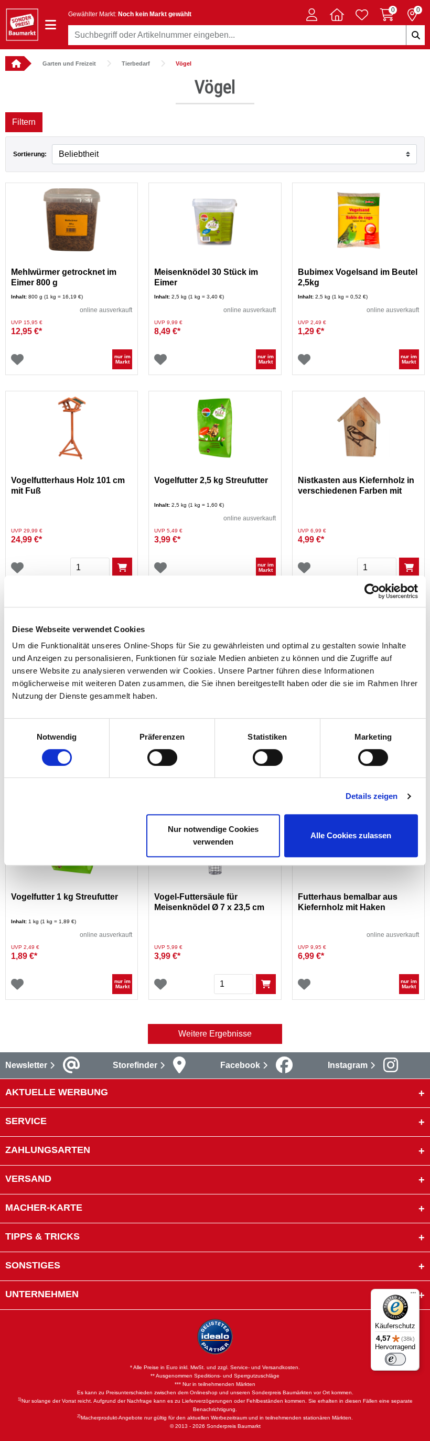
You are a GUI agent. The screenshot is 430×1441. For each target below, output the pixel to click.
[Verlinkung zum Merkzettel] (361, 14)
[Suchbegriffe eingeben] (415, 35)
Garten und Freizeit (69, 63)
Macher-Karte (43, 1207)
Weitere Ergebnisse (215, 1033)
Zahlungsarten (47, 1150)
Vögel (183, 63)
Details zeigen (371, 796)
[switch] (162, 757)
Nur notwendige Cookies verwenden (213, 835)
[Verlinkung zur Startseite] (14, 63)
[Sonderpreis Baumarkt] (22, 23)
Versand (28, 1178)
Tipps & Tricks (42, 1236)
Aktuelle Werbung (56, 1092)
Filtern (24, 122)
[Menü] (413, 1295)
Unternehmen (42, 1294)
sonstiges (32, 1265)
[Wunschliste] (17, 359)
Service (26, 1121)
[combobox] (246, 35)
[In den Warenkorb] (122, 568)
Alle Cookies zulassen (350, 835)
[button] (311, 14)
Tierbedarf (136, 63)
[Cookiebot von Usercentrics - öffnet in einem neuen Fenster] (372, 591)
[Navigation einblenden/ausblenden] (50, 25)
